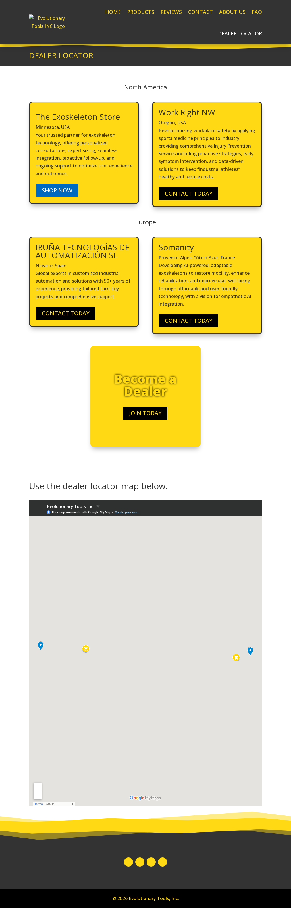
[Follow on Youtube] (162, 862)
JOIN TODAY (145, 413)
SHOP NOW (57, 190)
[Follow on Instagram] (139, 862)
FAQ (257, 12)
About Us (232, 12)
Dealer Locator (240, 33)
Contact (200, 12)
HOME (113, 12)
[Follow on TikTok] (151, 862)
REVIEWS (171, 12)
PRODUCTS (140, 12)
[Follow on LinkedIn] (128, 862)
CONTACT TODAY (189, 193)
